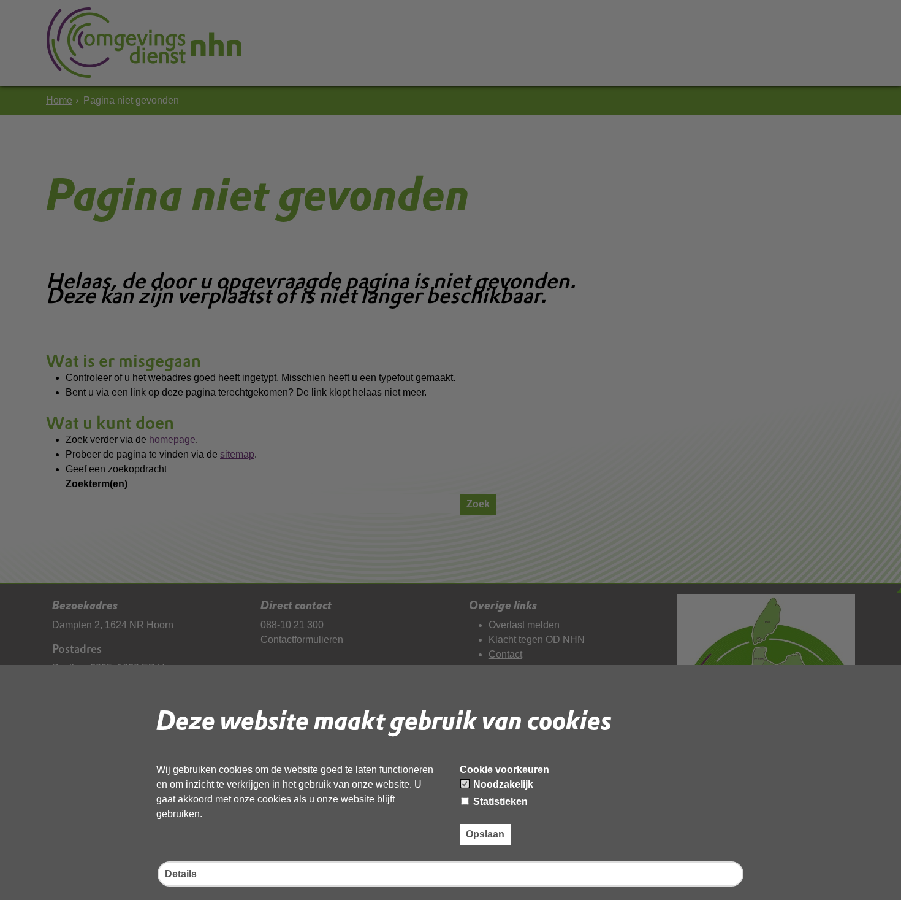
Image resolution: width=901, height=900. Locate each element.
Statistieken (499, 801)
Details (181, 874)
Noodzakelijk (502, 784)
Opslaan (485, 834)
